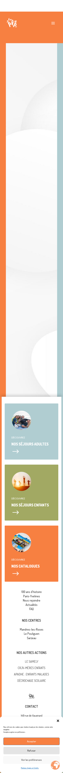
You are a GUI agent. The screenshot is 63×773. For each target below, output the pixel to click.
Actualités (31, 605)
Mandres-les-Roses (31, 629)
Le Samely (31, 661)
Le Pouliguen (31, 633)
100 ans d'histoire (31, 592)
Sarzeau (31, 638)
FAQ (31, 609)
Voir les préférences (31, 759)
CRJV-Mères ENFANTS (31, 668)
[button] (58, 720)
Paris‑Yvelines (31, 596)
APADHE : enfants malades (31, 674)
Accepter (31, 741)
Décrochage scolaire (31, 680)
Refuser (31, 750)
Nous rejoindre (31, 600)
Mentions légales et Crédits (30, 768)
